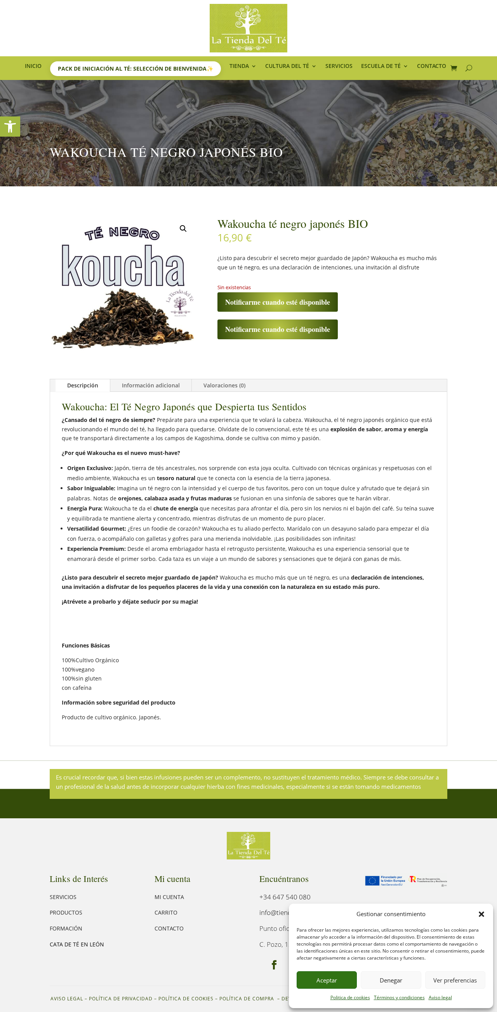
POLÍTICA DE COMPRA (247, 998)
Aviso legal (440, 997)
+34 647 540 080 (285, 896)
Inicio (33, 66)
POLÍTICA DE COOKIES (186, 998)
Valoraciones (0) (224, 385)
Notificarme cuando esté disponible (277, 302)
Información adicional (151, 385)
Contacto (431, 66)
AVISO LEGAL (66, 998)
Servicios (339, 66)
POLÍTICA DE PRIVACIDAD (121, 998)
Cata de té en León (77, 944)
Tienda (239, 66)
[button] (10, 126)
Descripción (82, 385)
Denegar (391, 980)
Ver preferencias (455, 980)
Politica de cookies (350, 997)
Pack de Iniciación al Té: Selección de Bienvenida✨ (135, 68)
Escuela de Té (381, 66)
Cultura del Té (287, 66)
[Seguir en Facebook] (274, 965)
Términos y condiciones (399, 997)
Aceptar (326, 980)
